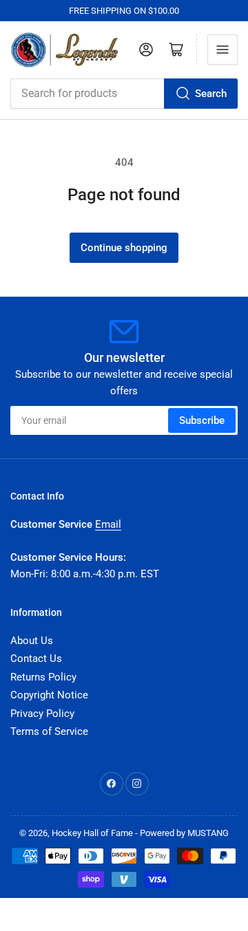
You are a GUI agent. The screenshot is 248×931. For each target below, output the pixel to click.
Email (108, 524)
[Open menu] (222, 49)
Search (211, 93)
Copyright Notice (49, 695)
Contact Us (36, 658)
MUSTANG (208, 833)
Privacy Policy (42, 713)
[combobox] (124, 93)
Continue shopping (124, 248)
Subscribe (202, 420)
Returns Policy (43, 677)
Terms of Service (49, 731)
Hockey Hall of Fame (92, 833)
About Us (31, 640)
